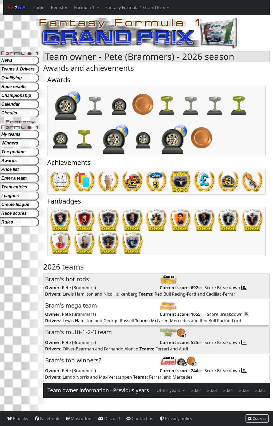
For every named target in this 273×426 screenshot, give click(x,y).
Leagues (10, 195)
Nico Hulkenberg (120, 294)
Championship (16, 95)
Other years (169, 390)
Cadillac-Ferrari (221, 294)
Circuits (9, 113)
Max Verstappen (115, 377)
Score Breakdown (222, 288)
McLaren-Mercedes (170, 321)
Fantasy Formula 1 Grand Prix (135, 7)
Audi (183, 349)
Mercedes (182, 377)
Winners (9, 143)
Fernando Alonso (121, 349)
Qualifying (11, 78)
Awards (9, 160)
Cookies (259, 418)
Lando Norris (76, 377)
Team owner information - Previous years (98, 390)
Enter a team (14, 178)
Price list (10, 169)
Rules (7, 222)
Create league (15, 204)
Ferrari (162, 349)
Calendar (10, 104)
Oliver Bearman (78, 349)
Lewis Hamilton (78, 294)
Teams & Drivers (18, 69)
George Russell (118, 321)
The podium (13, 152)
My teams (11, 134)
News (7, 60)
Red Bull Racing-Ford (175, 294)
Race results (14, 86)
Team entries (14, 187)
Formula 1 (84, 7)
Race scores (14, 213)
